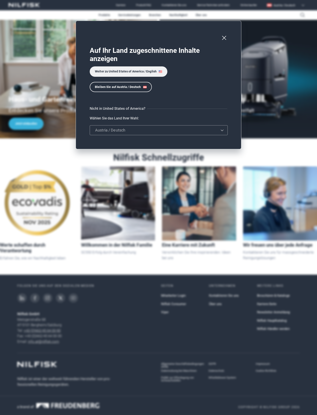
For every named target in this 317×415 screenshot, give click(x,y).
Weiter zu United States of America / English (126, 71)
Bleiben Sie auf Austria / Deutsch (118, 87)
